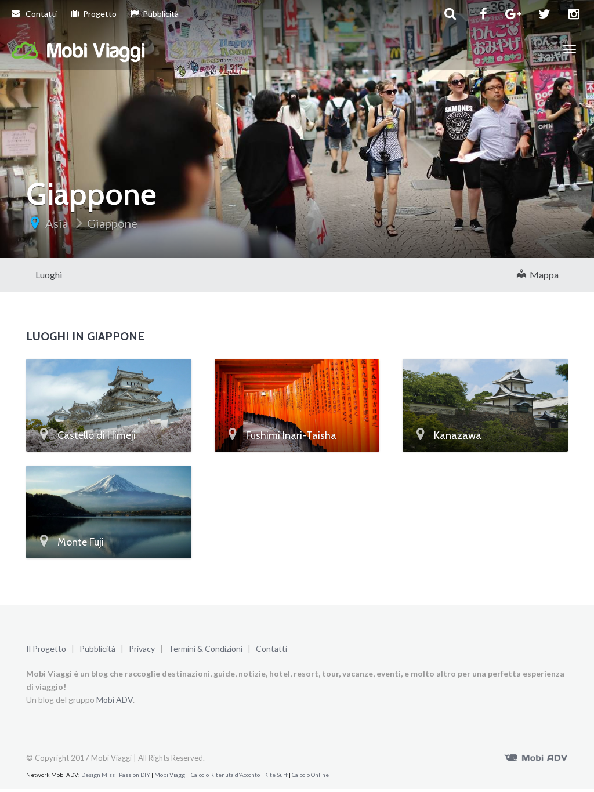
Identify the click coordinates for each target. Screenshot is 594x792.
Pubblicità (161, 14)
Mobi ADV (114, 699)
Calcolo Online (310, 774)
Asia (56, 223)
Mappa (542, 274)
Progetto (100, 14)
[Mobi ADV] (536, 756)
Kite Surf (276, 774)
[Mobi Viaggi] (79, 49)
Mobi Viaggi (170, 774)
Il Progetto (46, 648)
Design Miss (98, 774)
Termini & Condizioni (205, 648)
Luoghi (48, 274)
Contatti (40, 14)
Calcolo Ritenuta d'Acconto (225, 774)
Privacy (142, 648)
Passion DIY (134, 774)
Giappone (112, 223)
